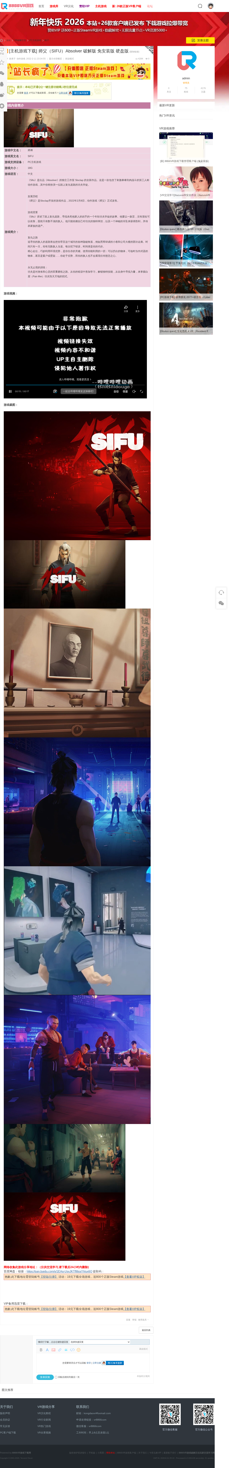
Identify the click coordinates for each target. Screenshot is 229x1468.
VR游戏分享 (46, 1407)
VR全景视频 (44, 1432)
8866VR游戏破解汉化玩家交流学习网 (197, 1453)
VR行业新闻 (44, 1419)
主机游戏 (101, 6)
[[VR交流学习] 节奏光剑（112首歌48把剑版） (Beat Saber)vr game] (186, 266)
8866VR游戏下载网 (21, 1453)
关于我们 (6, 1407)
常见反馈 (5, 1426)
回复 (128, 1320)
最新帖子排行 (170, 1453)
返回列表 (146, 1330)
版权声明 (5, 1413)
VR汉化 (69, 6)
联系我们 (82, 1407)
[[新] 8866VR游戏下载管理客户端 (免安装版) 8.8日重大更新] (186, 164)
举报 (134, 1320)
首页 (41, 6)
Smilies (78, 1350)
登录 (26, 93)
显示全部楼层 (55, 58)
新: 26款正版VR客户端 (126, 6)
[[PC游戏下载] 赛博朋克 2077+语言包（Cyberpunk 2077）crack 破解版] (186, 300)
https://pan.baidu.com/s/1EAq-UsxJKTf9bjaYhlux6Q (59, 1271)
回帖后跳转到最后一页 (69, 1377)
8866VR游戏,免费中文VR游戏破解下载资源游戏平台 (1, 40)
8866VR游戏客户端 (126, 1453)
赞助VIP (84, 6)
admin (186, 78)
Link (59, 1350)
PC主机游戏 (35, 40)
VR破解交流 (20, 40)
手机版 (92, 1453)
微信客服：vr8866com (88, 1426)
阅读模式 (69, 58)
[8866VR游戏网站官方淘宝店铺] (170, 1414)
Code (72, 1350)
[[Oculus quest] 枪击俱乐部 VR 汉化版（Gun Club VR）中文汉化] (186, 232)
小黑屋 (101, 1453)
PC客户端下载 (8, 1432)
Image (53, 1350)
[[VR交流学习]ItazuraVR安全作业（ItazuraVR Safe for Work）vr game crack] (186, 198)
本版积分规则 (143, 1376)
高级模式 (143, 1349)
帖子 (47, 40)
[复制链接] (134, 51)
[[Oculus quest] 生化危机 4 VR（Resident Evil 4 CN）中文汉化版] (186, 334)
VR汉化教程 (44, 1413)
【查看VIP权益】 (134, 1276)
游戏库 (54, 6)
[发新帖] (200, 40)
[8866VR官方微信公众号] (204, 1414)
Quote (66, 1350)
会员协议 (5, 1419)
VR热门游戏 (44, 1426)
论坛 (150, 6)
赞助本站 (110, 1453)
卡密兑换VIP (155, 1453)
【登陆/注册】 (49, 1276)
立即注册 (63, 93)
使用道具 (142, 1320)
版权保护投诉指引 (77, 1453)
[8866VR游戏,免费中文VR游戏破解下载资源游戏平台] (18, 10)
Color (47, 1350)
